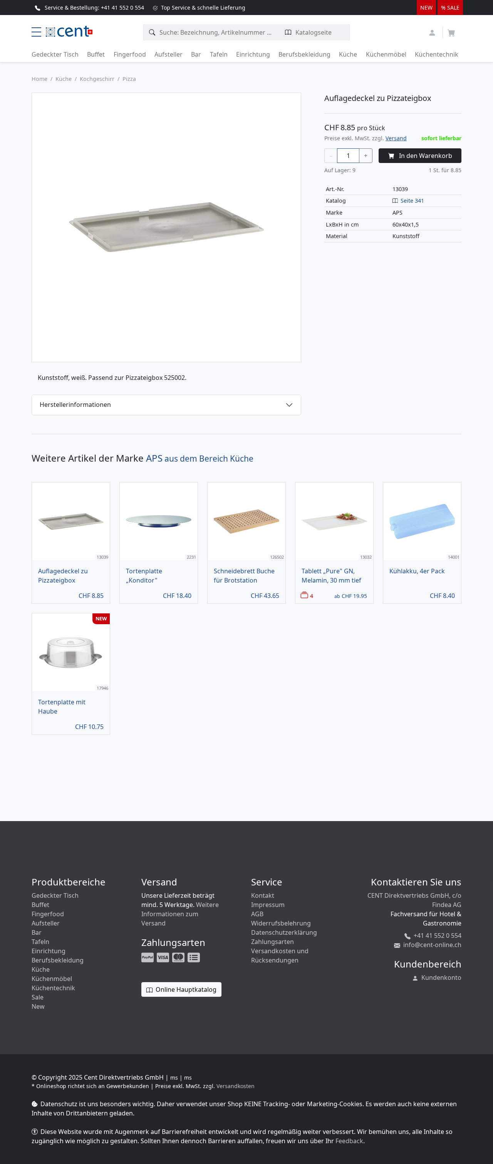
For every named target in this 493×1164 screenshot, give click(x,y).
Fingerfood (130, 54)
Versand (396, 138)
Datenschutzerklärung (284, 932)
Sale (38, 997)
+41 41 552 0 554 (436, 935)
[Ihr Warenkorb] (451, 30)
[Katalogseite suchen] (288, 32)
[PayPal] (148, 956)
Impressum (268, 904)
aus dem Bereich (199, 458)
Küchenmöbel (386, 54)
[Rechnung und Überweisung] (194, 956)
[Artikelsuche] (152, 32)
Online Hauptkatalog (185, 989)
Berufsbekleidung (304, 54)
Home (39, 78)
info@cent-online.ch (431, 945)
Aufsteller (168, 54)
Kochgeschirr (97, 78)
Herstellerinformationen (75, 404)
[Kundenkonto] (433, 32)
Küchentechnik (436, 54)
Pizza (129, 78)
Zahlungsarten (272, 941)
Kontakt (262, 895)
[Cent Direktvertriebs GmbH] (67, 30)
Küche (348, 54)
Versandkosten (235, 1086)
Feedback (349, 1141)
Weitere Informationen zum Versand (180, 913)
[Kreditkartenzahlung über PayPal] (164, 956)
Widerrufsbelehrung (281, 923)
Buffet (96, 54)
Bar (196, 54)
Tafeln (219, 54)
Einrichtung (253, 54)
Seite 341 (412, 200)
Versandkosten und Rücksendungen (280, 955)
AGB (257, 914)
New (38, 1006)
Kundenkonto (440, 977)
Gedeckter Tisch (55, 54)
